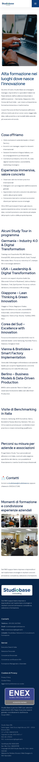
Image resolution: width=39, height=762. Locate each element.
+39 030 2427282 (14, 623)
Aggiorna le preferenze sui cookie (12, 684)
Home (15, 42)
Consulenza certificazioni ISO (11, 659)
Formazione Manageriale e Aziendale (13, 664)
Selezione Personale (8, 651)
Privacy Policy (6, 677)
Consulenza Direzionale (9, 655)
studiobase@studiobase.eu (18, 483)
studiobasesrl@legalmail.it (14, 630)
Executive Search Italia (9, 647)
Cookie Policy (6, 680)
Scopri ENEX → (6, 715)
